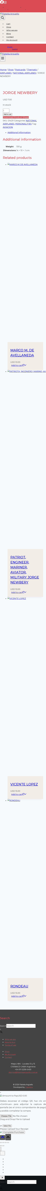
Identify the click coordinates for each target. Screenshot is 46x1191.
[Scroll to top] (2, 1137)
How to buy (10, 1042)
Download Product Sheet (16, 117)
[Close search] (2, 1178)
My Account (10, 1054)
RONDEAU (19, 986)
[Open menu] (2, 58)
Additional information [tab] (19, 132)
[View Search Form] (2, 18)
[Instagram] (5, 3)
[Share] (6, 1142)
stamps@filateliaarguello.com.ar (23, 1072)
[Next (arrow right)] (3, 1145)
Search (3, 1026)
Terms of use (10, 1045)
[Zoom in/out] (1, 1142)
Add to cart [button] (17, 365)
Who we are (11, 30)
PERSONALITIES (23, 124)
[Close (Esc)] (8, 1142)
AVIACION (8, 127)
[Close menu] (0, 1149)
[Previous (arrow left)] (1, 1145)
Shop (8, 27)
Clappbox (29, 1087)
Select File (7, 1126)
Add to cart (7, 114)
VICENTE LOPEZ (24, 784)
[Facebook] (2, 3)
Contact (10, 37)
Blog (8, 33)
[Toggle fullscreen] (3, 1142)
